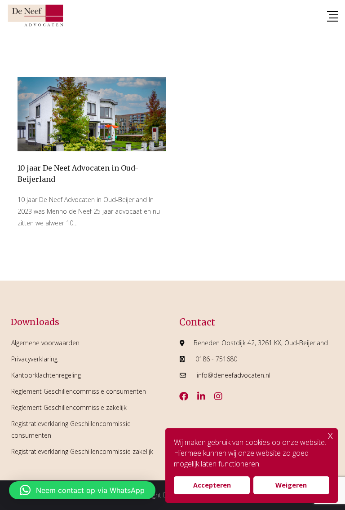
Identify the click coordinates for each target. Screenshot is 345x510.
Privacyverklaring (34, 359)
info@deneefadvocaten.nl (233, 375)
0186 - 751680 (216, 359)
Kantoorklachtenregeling (46, 375)
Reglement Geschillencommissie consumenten (78, 391)
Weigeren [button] (291, 485)
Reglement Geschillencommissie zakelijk (69, 407)
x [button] (330, 435)
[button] (82, 490)
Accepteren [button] (212, 485)
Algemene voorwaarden (45, 343)
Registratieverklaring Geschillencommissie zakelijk (82, 451)
